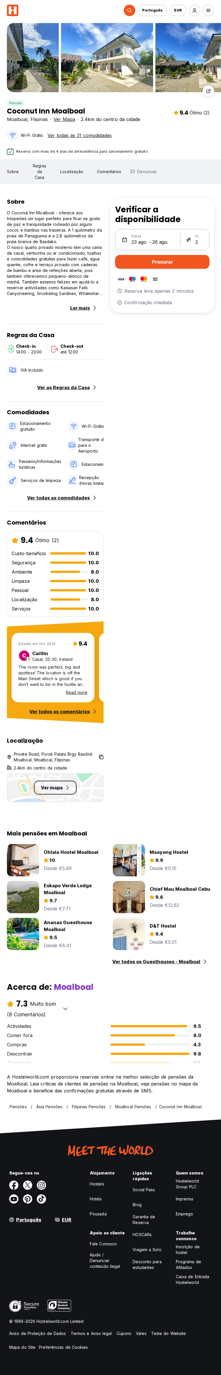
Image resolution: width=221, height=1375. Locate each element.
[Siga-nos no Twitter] (27, 1185)
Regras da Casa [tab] (40, 171)
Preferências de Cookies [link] (63, 1347)
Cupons (124, 1333)
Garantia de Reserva (144, 1219)
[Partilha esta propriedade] (208, 91)
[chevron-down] (65, 1008)
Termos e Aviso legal (91, 1333)
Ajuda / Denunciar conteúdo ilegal (105, 1260)
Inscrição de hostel (188, 1249)
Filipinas (39, 119)
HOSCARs (142, 1234)
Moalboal (17, 119)
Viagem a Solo (147, 1249)
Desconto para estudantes (147, 1264)
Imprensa (184, 1198)
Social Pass (144, 1189)
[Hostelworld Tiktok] (41, 1199)
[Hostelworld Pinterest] (27, 1199)
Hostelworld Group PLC (187, 1184)
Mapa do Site (22, 1347)
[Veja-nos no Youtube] (13, 1199)
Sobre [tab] (13, 171)
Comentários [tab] (109, 171)
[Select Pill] (129, 10)
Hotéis (96, 1198)
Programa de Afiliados (188, 1264)
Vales (141, 1333)
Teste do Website (168, 1333)
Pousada (98, 1213)
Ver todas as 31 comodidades (79, 135)
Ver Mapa (64, 119)
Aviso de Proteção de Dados (37, 1333)
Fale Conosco (103, 1243)
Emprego (184, 1213)
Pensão (15, 103)
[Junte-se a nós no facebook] (13, 1185)
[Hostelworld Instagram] (41, 1185)
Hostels (97, 1183)
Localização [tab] (71, 171)
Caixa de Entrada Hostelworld (192, 1279)
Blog (137, 1204)
